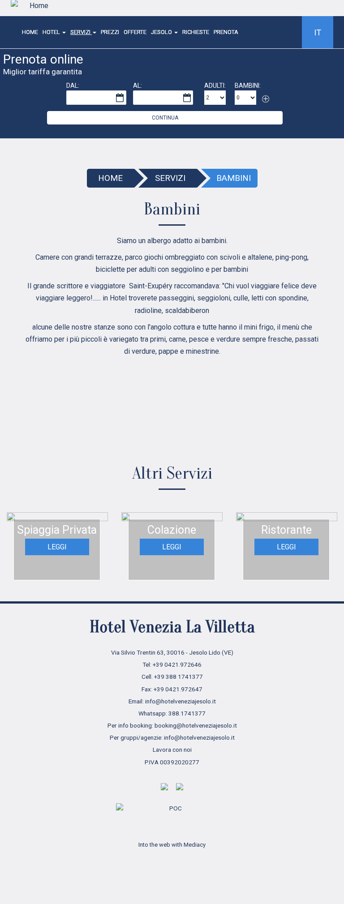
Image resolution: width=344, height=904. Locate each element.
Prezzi (110, 32)
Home (30, 32)
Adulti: (215, 85)
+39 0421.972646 (177, 664)
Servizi (81, 32)
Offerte (135, 32)
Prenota (226, 32)
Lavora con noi (172, 749)
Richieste (195, 32)
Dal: (72, 85)
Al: (137, 85)
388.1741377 (187, 713)
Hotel (52, 32)
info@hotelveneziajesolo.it (180, 701)
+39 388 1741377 (178, 676)
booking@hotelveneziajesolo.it (196, 725)
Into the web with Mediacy (172, 844)
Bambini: (248, 85)
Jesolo (162, 32)
